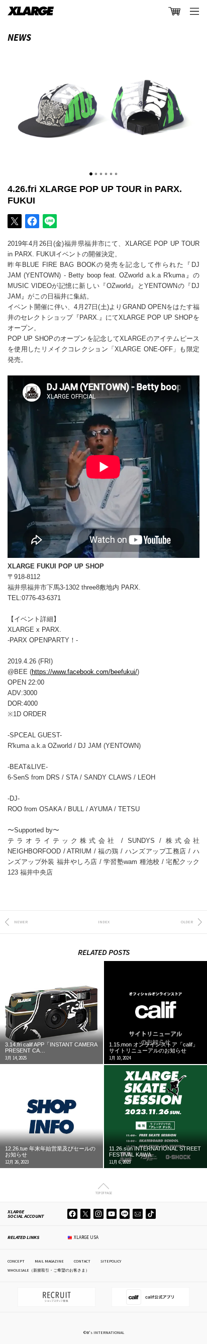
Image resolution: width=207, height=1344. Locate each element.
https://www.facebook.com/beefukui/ (84, 672)
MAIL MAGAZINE (49, 1261)
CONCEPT (16, 1261)
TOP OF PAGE (103, 1193)
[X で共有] (15, 221)
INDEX (104, 921)
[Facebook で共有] (32, 221)
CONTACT (82, 1261)
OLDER (187, 921)
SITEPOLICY (110, 1261)
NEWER (21, 921)
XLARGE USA (86, 1237)
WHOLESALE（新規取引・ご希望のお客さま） (48, 1270)
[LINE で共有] (50, 221)
